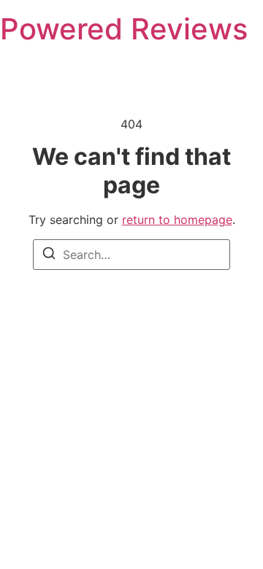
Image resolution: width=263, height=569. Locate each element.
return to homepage (177, 219)
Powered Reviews (124, 29)
